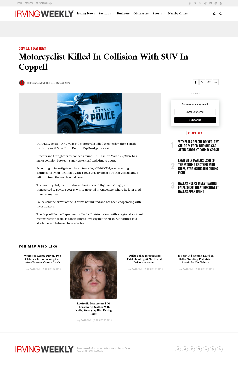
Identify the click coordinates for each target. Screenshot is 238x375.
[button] (198, 82)
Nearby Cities (178, 14)
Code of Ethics (110, 347)
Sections (105, 14)
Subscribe (195, 120)
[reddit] (221, 3)
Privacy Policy (124, 347)
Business (123, 14)
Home (79, 347)
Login (19, 3)
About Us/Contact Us (93, 347)
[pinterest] (215, 3)
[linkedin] (210, 3)
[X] (195, 3)
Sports (157, 14)
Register (29, 3)
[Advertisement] (119, 29)
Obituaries (141, 14)
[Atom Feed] (213, 349)
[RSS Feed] (220, 349)
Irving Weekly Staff (32, 269)
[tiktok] (205, 3)
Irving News (86, 14)
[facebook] (190, 3)
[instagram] (200, 3)
